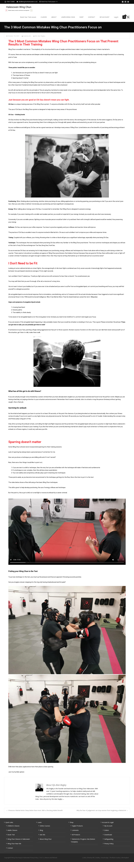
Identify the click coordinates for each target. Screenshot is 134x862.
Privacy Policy (108, 844)
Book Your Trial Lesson (28, 17)
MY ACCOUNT (104, 17)
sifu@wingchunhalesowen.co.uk (28, 2)
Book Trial (11, 835)
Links (84, 858)
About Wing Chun (46, 839)
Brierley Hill (90, 858)
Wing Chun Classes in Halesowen (19, 839)
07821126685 (11, 2)
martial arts (27, 36)
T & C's (41, 858)
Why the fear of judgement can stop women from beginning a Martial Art (102, 810)
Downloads (108, 835)
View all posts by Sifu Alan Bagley (52, 799)
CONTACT (91, 17)
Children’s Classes (13, 826)
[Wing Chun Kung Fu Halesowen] (17, 8)
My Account (108, 826)
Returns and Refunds (51, 858)
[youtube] (128, 2)
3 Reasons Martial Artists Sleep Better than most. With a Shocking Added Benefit (34, 810)
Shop (71, 822)
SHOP (81, 17)
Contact (10, 848)
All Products (76, 835)
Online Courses (45, 826)
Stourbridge (104, 858)
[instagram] (125, 2)
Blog (41, 830)
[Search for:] (128, 17)
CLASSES (44, 17)
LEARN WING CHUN (68, 17)
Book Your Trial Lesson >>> (49, 2)
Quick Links (9, 822)
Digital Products (77, 826)
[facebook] (123, 2)
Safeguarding (108, 839)
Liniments (75, 830)
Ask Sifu (42, 835)
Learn (40, 822)
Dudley (98, 858)
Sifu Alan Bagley (40, 36)
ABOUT (54, 17)
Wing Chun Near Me (14, 844)
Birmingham (125, 858)
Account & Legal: (108, 822)
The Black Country (115, 858)
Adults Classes (12, 830)
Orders (106, 830)
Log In (116, 17)
